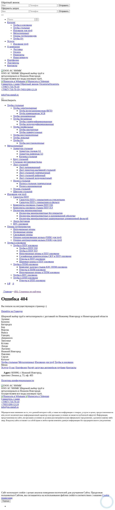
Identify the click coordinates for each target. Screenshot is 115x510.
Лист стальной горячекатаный (34, 172)
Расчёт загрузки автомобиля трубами (47, 367)
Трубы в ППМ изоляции (25, 264)
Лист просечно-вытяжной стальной (37, 170)
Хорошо (5, 501)
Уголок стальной (21, 189)
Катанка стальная (28, 156)
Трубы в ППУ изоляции (25, 245)
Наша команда (20, 57)
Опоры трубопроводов (25, 36)
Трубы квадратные (28, 129)
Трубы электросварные (25, 108)
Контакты (12, 65)
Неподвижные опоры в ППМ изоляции (39, 272)
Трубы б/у (18, 38)
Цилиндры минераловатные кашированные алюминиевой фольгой (53, 218)
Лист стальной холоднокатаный (35, 178)
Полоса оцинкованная (30, 186)
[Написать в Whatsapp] (13, 81)
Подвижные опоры (23, 232)
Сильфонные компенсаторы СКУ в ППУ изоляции (45, 256)
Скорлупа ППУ (21, 197)
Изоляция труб (20, 44)
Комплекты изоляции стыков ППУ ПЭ (33, 207)
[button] (8, 100)
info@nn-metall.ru (10, 95)
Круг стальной (20, 159)
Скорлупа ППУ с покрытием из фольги (39, 202)
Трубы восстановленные (25, 135)
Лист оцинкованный (29, 167)
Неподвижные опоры (24, 229)
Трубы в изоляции (22, 25)
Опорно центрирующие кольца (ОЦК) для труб (37, 240)
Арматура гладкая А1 (30, 151)
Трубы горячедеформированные (35, 121)
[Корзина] (8, 506)
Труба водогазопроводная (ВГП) (35, 110)
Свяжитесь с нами (10, 399)
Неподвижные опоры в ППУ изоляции (39, 253)
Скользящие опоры (23, 234)
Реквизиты (18, 54)
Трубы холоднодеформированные (36, 124)
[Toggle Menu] (2, 98)
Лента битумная (21, 221)
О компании (13, 46)
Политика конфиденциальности (17, 380)
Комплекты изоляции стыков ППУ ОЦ (33, 205)
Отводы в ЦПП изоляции (32, 280)
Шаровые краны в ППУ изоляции (36, 261)
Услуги (10, 41)
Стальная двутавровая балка (27, 162)
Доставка (18, 49)
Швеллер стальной (22, 191)
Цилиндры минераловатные (27, 210)
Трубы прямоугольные (30, 132)
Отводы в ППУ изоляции (32, 259)
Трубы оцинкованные (24, 116)
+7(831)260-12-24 (28, 89)
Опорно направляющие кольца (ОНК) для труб (37, 237)
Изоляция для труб (22, 30)
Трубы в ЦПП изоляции (25, 277)
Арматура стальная (23, 148)
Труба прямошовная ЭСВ (32, 113)
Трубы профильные (23, 127)
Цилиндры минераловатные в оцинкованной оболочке (47, 216)
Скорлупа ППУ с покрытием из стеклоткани (42, 199)
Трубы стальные (21, 27)
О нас (12, 367)
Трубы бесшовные (22, 119)
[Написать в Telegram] (37, 81)
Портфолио (13, 60)
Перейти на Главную (12, 311)
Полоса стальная (21, 180)
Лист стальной (20, 164)
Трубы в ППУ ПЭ (28, 251)
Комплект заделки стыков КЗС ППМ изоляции (43, 267)
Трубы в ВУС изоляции (25, 275)
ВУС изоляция (20, 224)
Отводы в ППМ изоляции (32, 269)
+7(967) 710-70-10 (10, 86)
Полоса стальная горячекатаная (35, 183)
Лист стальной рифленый (32, 175)
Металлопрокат (21, 33)
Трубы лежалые (21, 137)
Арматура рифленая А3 (31, 154)
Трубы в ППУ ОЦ (28, 248)
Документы (13, 63)
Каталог (11, 22)
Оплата (17, 52)
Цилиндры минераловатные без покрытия (40, 213)
